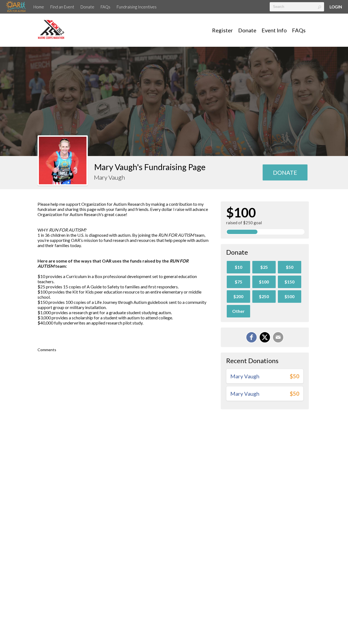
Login (336, 6)
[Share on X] (265, 337)
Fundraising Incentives (137, 6)
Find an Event (62, 6)
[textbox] (297, 6)
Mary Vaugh (244, 376)
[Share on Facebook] (251, 337)
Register (222, 30)
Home (38, 6)
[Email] (278, 337)
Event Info (274, 30)
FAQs (105, 6)
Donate (87, 6)
